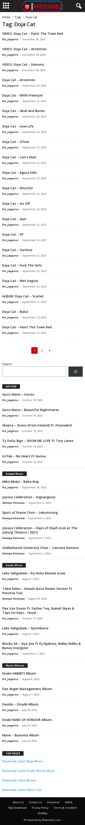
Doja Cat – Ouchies (17, 250)
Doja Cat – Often (15, 142)
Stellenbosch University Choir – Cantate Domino (40, 548)
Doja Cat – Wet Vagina (20, 281)
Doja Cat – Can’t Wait (19, 157)
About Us (18, 802)
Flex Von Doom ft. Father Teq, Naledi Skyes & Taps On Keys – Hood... (38, 610)
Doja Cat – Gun (14, 219)
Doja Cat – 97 (12, 234)
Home (6, 17)
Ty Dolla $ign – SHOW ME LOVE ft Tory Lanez (37, 441)
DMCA (68, 802)
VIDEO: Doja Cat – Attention (24, 49)
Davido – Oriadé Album (20, 704)
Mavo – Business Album (20, 735)
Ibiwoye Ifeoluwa (13, 502)
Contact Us (35, 802)
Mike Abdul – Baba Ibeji (20, 481)
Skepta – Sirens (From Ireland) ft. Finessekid (37, 425)
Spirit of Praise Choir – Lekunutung (30, 512)
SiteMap (42, 813)
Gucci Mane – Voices (18, 394)
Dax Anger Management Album (27, 689)
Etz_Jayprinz (10, 39)
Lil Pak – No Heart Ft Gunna (24, 456)
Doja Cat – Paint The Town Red (27, 327)
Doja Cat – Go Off (16, 203)
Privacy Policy (40, 807)
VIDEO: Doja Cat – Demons (23, 64)
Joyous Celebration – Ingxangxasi (28, 497)
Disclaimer (53, 802)
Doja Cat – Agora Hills (19, 172)
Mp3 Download (17, 807)
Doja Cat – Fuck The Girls (22, 265)
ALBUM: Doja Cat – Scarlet (23, 296)
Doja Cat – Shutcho (17, 188)
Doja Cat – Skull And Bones (23, 111)
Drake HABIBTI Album (19, 673)
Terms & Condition (65, 807)
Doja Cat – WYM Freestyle (22, 95)
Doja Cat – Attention (18, 80)
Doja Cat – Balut (15, 311)
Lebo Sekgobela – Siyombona (25, 628)
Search (7, 364)
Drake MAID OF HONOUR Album (27, 720)
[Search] (75, 371)
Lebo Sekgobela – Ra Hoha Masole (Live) (33, 573)
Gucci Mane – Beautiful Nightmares (30, 410)
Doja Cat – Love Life (18, 126)
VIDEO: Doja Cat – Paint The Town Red (32, 33)
